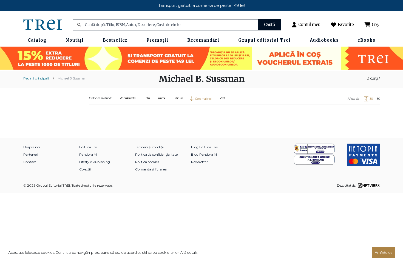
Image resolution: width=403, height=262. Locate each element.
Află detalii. (189, 252)
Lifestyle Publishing (94, 162)
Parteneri (30, 154)
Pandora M (88, 154)
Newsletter (199, 162)
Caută (269, 24)
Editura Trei (88, 147)
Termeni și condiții (149, 147)
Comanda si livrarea (151, 169)
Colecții (85, 169)
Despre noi (31, 147)
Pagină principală (36, 78)
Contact (29, 162)
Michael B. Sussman (72, 78)
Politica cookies (147, 162)
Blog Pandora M (204, 154)
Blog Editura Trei (204, 147)
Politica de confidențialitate (156, 154)
